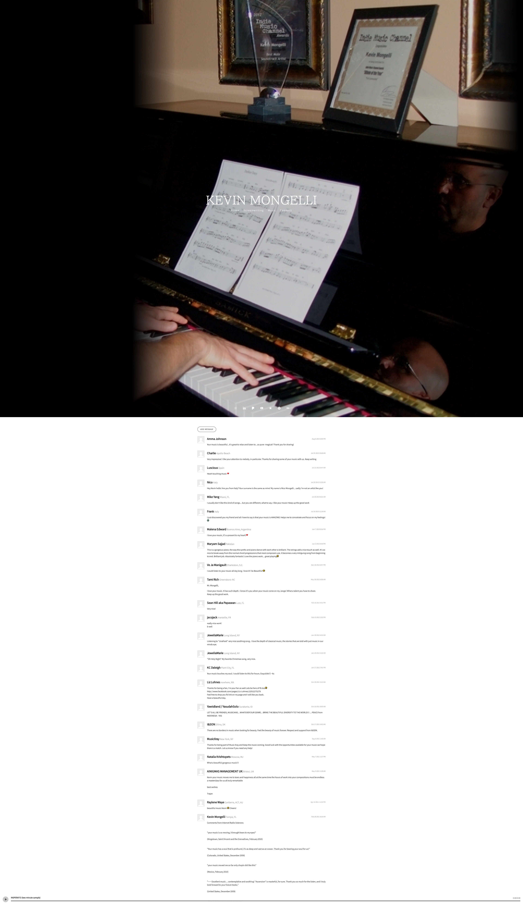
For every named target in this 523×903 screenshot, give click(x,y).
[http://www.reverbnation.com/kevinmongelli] (235, 408)
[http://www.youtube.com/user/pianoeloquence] (261, 408)
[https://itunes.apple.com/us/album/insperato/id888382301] (270, 408)
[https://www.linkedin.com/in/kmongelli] (244, 408)
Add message (206, 429)
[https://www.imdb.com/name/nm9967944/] (288, 408)
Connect (286, 210)
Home (235, 210)
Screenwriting (253, 210)
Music (272, 210)
